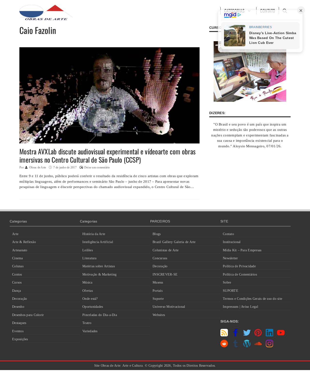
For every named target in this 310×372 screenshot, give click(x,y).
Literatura (89, 258)
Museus (158, 282)
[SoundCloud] (258, 346)
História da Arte (93, 234)
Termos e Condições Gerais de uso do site (252, 299)
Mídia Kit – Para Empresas (242, 250)
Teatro (87, 323)
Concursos (160, 258)
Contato (228, 234)
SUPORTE (230, 291)
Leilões (87, 250)
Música (87, 282)
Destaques (19, 323)
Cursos (17, 282)
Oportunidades (92, 307)
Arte (15, 234)
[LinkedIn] (269, 335)
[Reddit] (224, 346)
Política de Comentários (240, 274)
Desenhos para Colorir (28, 315)
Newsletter (230, 258)
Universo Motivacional (169, 307)
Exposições (20, 339)
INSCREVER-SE (165, 274)
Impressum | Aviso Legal (240, 307)
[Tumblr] (235, 346)
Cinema (17, 258)
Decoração (19, 299)
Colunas (17, 266)
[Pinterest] (258, 335)
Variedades (90, 331)
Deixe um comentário (97, 167)
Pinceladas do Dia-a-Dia (99, 315)
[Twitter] (247, 335)
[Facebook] (235, 335)
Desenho (18, 307)
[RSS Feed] (224, 335)
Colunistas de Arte (166, 250)
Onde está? (90, 299)
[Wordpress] (247, 346)
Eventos (17, 331)
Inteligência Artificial (97, 242)
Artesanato (19, 250)
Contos (17, 274)
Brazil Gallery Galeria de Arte (174, 242)
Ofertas (87, 291)
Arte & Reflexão (24, 242)
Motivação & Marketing (99, 274)
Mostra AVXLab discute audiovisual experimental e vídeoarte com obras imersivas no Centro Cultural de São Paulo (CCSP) (107, 155)
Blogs (157, 234)
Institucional (231, 242)
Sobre (227, 282)
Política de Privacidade (239, 266)
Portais (158, 291)
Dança (16, 291)
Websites (159, 315)
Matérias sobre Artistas (98, 266)
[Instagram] (269, 346)
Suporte (158, 299)
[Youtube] (281, 335)
